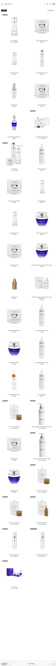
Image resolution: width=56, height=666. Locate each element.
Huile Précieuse (14, 297)
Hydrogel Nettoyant (42, 394)
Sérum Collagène (14, 40)
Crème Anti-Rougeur (42, 104)
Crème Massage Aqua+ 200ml (42, 330)
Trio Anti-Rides (14, 169)
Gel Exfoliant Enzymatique (14, 394)
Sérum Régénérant (42, 201)
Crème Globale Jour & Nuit (41, 233)
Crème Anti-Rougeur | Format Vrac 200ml (41, 458)
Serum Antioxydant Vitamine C (14, 136)
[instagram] (51, 664)
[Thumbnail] (14, 26)
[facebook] (54, 664)
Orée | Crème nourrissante (14, 522)
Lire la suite (41, 557)
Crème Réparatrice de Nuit (41, 72)
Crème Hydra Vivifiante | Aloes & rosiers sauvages (42, 265)
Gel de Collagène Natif (14, 233)
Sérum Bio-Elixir (14, 104)
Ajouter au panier (14, 43)
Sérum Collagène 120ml (14, 554)
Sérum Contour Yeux (14, 72)
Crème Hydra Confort (14, 265)
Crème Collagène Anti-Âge (41, 40)
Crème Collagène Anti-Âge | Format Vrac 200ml (42, 426)
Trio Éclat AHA (14, 586)
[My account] (47, 4)
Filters (5, 10)
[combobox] (51, 10)
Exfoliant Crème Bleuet (14, 362)
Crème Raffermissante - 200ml (41, 362)
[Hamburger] (2, 4)
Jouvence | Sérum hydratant (14, 426)
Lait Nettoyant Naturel (41, 169)
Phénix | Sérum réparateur (41, 522)
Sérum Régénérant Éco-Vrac (42, 554)
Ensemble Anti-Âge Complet (42, 136)
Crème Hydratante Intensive (14, 201)
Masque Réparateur (14, 490)
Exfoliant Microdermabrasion (14, 330)
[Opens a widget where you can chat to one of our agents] (4, 664)
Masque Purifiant (14, 458)
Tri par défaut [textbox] (50, 10)
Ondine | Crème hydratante (42, 490)
